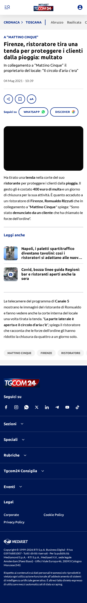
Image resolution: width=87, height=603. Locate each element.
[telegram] (57, 407)
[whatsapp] (26, 407)
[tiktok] (77, 407)
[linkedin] (47, 407)
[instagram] (16, 407)
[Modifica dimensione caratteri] (31, 99)
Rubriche (11, 455)
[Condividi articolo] (8, 99)
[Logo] (43, 7)
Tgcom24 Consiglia (20, 471)
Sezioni (10, 424)
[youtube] (67, 407)
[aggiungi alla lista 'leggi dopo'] (20, 99)
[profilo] (80, 7)
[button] (43, 7)
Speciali (11, 439)
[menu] (7, 7)
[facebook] (6, 407)
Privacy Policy (14, 522)
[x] (36, 407)
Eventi (9, 487)
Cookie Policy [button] (54, 515)
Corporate (11, 515)
